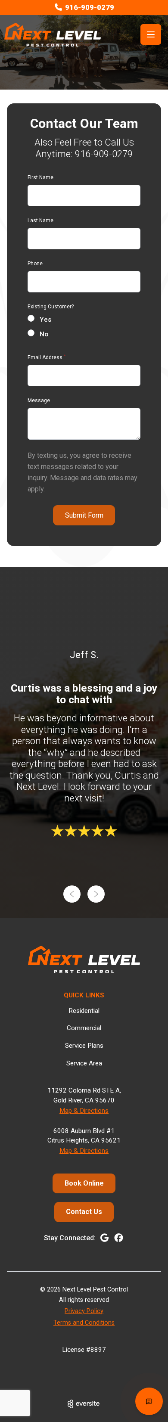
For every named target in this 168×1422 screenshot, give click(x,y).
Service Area (84, 1063)
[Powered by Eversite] (84, 1404)
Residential (84, 1011)
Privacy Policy (84, 1311)
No (44, 334)
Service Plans (84, 1045)
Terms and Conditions (84, 1322)
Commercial (84, 1028)
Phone (35, 264)
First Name (40, 177)
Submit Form (84, 515)
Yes (45, 319)
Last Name (40, 220)
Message (39, 400)
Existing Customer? (51, 307)
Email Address (47, 357)
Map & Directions (84, 1111)
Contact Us (84, 1212)
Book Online (84, 1183)
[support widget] (149, 1401)
